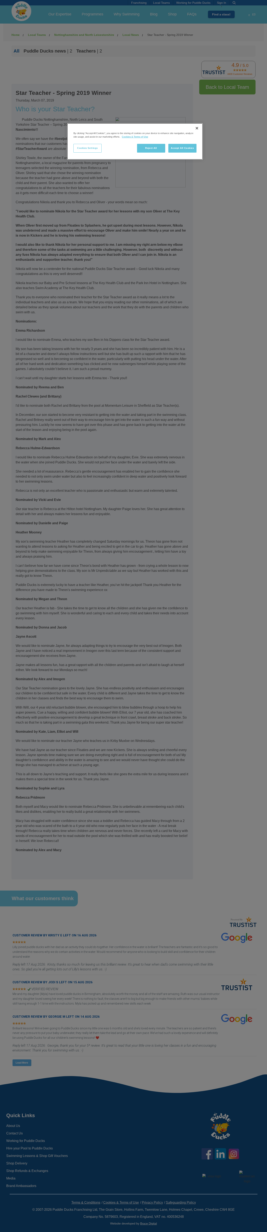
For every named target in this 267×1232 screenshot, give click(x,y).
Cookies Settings (87, 148)
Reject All (151, 148)
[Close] (197, 128)
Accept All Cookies (182, 148)
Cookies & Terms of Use (135, 136)
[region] (135, 141)
